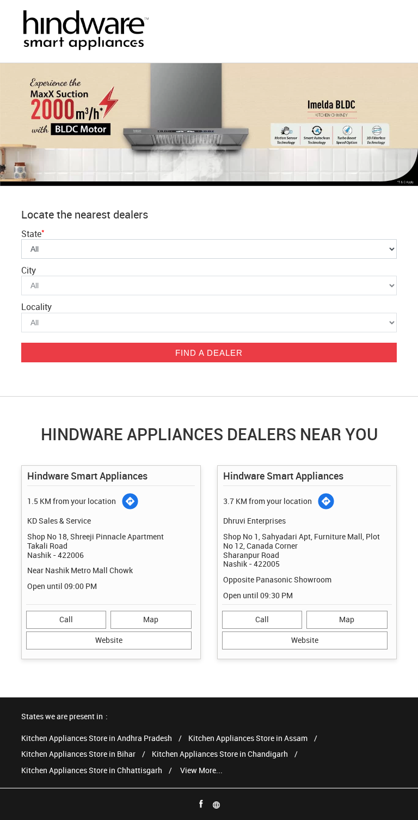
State (33, 234)
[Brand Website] (216, 804)
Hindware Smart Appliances (87, 475)
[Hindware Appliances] (85, 31)
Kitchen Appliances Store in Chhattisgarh (91, 770)
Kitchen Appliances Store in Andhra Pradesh (96, 738)
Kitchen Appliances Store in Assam (248, 738)
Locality (36, 307)
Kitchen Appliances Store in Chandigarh (220, 754)
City (28, 270)
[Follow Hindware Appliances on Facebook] (201, 804)
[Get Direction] (130, 501)
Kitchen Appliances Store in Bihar (78, 754)
